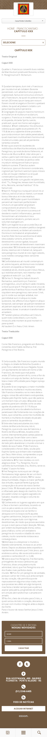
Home (11, 28)
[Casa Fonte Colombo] (23, 9)
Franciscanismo (27, 28)
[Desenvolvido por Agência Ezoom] (23, 716)
